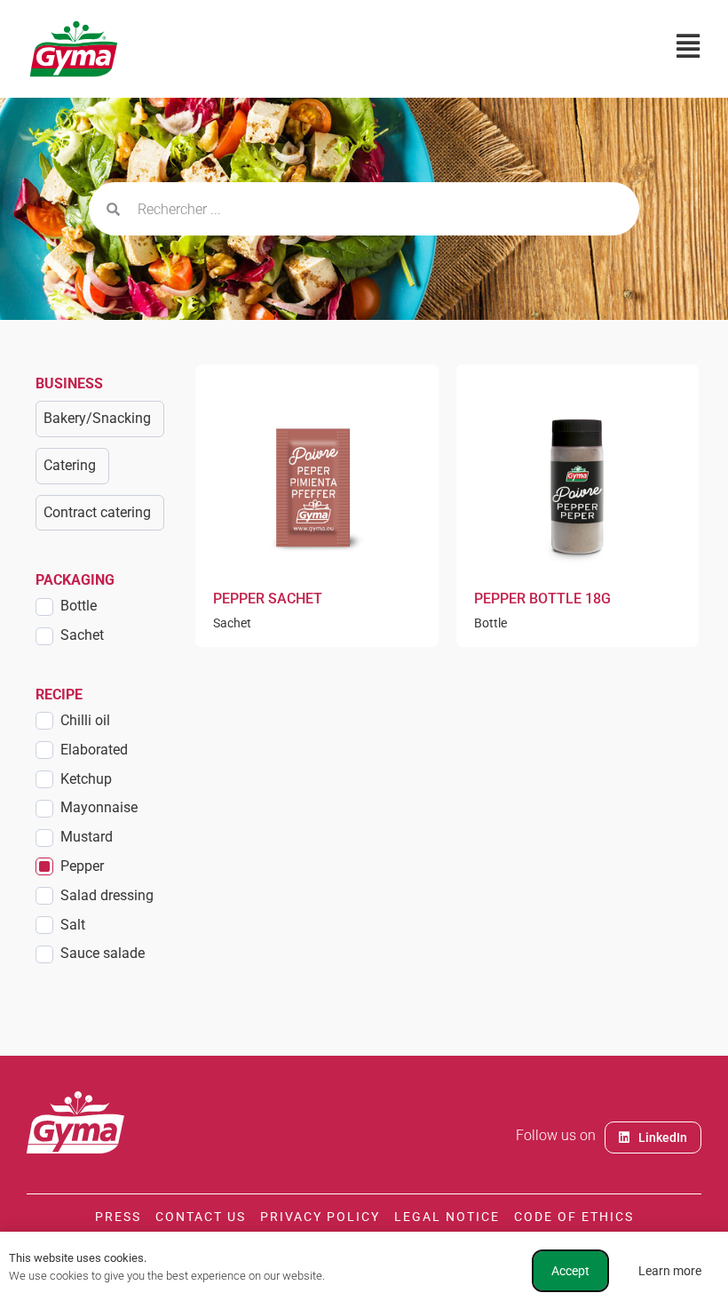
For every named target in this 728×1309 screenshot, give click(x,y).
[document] (364, 654)
